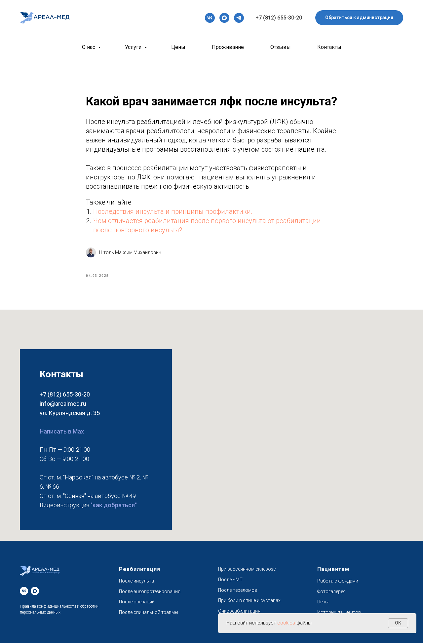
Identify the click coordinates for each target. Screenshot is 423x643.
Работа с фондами (337, 581)
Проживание (228, 47)
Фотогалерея (331, 591)
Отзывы (280, 47)
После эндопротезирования (149, 591)
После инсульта (136, 581)
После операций (137, 601)
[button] (359, 17)
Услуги (134, 47)
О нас (89, 47)
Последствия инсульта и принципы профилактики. (172, 211)
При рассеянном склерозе (247, 569)
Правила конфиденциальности (48, 606)
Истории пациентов (339, 612)
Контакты (329, 47)
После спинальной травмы (148, 612)
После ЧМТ (230, 579)
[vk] (210, 18)
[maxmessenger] (224, 18)
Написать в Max (62, 431)
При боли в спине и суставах (249, 600)
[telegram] (239, 18)
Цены (178, 47)
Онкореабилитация (239, 611)
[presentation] (210, 18)
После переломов (237, 590)
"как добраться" (114, 505)
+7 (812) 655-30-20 (278, 18)
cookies (286, 623)
